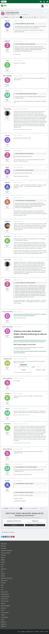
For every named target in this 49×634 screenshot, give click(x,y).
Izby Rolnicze (3, 569)
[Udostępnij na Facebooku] (4, 537)
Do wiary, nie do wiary (5, 552)
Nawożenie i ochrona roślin (6, 578)
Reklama (42, 631)
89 (32, 17)
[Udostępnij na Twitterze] (2, 537)
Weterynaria (3, 621)
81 (14, 17)
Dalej (35, 17)
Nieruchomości (4, 580)
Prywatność (36, 631)
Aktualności (3, 546)
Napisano (18, 20)
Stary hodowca (7, 76)
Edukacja (3, 557)
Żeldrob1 (13, 14)
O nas (19, 631)
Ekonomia (3, 562)
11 (46, 11)
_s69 (7, 60)
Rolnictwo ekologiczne (5, 605)
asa (7, 197)
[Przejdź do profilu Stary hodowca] (7, 80)
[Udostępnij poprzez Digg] (6, 537)
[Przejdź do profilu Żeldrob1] (3, 13)
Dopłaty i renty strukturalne (6, 550)
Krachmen (7, 236)
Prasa (2, 589)
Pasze (2, 585)
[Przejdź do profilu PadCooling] (7, 113)
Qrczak (7, 135)
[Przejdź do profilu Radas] (7, 172)
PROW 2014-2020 (4, 601)
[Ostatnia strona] (38, 17)
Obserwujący (41, 11)
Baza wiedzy (3, 548)
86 (25, 17)
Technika (3, 614)
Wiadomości (3, 624)
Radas (7, 167)
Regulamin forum (29, 631)
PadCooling (29, 44)
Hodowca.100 (7, 359)
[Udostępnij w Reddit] (10, 537)
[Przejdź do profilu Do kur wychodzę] (7, 316)
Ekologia (2, 559)
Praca (2, 587)
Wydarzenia (3, 626)
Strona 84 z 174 (42, 17)
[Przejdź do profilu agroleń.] (7, 25)
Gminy (2, 564)
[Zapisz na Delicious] (8, 537)
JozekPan (7, 221)
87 (27, 17)
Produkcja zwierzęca (5, 596)
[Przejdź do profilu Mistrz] (7, 95)
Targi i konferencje (5, 612)
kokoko (7, 393)
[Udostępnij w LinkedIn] (12, 537)
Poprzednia (6, 17)
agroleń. (7, 21)
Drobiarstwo (26, 14)
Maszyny (3, 575)
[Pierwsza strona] (2, 17)
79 (9, 17)
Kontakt (46, 631)
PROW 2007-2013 (4, 598)
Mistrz (7, 91)
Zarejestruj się (14, 525)
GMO (2, 566)
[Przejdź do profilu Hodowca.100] (7, 363)
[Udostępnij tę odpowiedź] (46, 21)
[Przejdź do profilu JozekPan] (7, 226)
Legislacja (3, 573)
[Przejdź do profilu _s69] (7, 65)
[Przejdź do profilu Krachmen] (7, 241)
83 (18, 17)
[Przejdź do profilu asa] (7, 202)
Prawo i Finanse (4, 592)
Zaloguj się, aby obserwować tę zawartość (10, 10)
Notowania (3, 582)
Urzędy (2, 619)
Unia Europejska (4, 617)
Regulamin (23, 631)
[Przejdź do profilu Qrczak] (7, 140)
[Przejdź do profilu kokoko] (7, 398)
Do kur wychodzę (7, 311)
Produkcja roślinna (5, 594)
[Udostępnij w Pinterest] (14, 537)
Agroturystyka (4, 543)
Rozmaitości (3, 608)
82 (16, 17)
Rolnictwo (3, 603)
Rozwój (2, 610)
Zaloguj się (35, 525)
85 (23, 17)
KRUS (2, 571)
